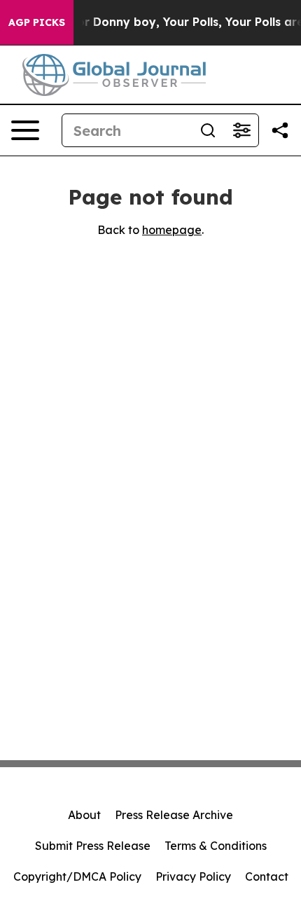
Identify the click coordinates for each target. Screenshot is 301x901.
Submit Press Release (92, 846)
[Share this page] (280, 130)
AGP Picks (36, 22)
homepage (172, 230)
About (84, 815)
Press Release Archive (174, 815)
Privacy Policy (193, 876)
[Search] (208, 130)
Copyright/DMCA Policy (77, 876)
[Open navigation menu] (25, 130)
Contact (266, 876)
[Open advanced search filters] (241, 130)
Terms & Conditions (215, 846)
